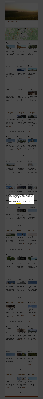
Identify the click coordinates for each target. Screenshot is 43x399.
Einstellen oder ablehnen (13, 203)
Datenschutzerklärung (24, 197)
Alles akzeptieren (19, 203)
